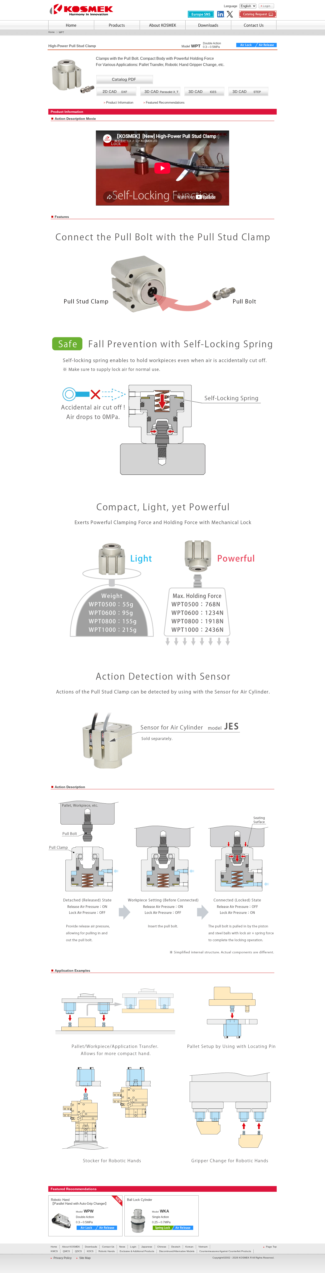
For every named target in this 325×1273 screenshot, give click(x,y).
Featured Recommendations (165, 102)
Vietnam (202, 1246)
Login (133, 1246)
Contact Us (108, 1246)
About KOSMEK (71, 1246)
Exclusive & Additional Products (137, 1251)
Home (51, 32)
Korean (189, 1246)
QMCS (66, 1251)
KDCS (90, 1251)
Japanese (146, 1246)
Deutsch (175, 1246)
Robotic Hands (106, 1251)
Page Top (271, 1246)
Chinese (161, 1246)
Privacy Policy (63, 1258)
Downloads (91, 1246)
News (122, 1246)
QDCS (78, 1251)
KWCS (54, 1251)
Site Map (85, 1258)
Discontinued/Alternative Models (176, 1251)
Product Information (119, 102)
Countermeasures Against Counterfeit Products (225, 1251)
